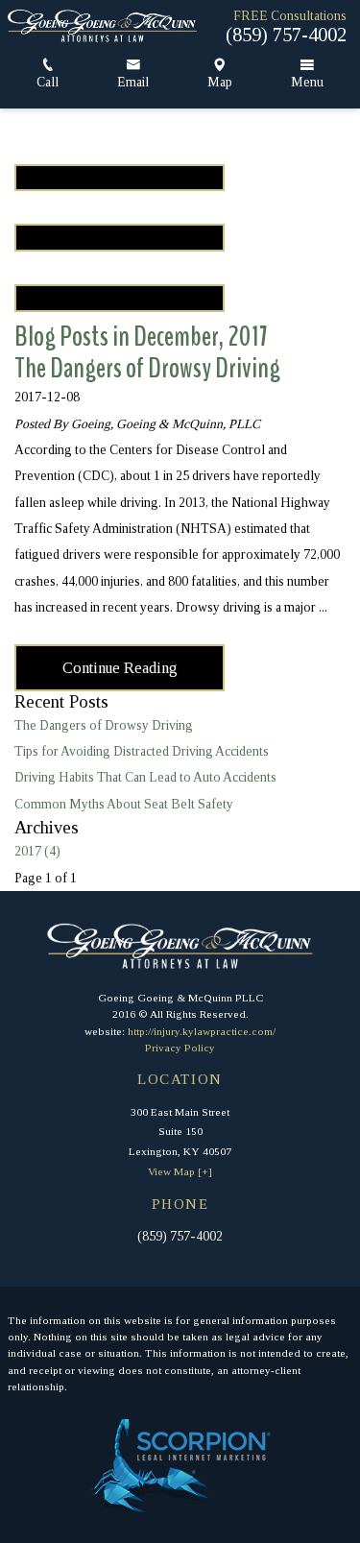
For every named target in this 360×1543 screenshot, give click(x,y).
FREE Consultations (290, 16)
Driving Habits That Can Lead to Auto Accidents (145, 777)
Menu (307, 82)
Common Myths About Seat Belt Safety (123, 804)
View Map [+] (180, 1171)
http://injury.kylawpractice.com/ (202, 1031)
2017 (37, 851)
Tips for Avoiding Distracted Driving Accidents (141, 751)
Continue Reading (120, 668)
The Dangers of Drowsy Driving (147, 368)
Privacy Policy (180, 1047)
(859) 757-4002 (286, 34)
